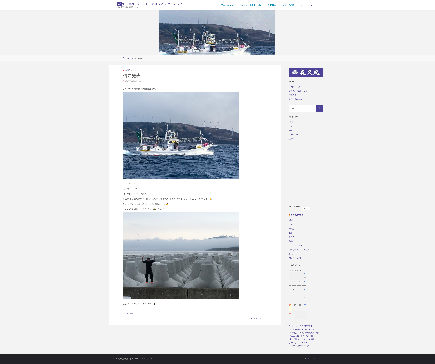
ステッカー (293, 134)
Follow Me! (306, 209)
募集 (291, 253)
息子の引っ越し (295, 258)
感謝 (291, 122)
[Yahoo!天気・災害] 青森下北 (301, 336)
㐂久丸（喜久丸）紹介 (298, 91)
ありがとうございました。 (300, 249)
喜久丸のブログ (297, 215)
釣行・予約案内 (295, 99)
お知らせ (130, 58)
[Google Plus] (315, 5)
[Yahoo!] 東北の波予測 (298, 342)
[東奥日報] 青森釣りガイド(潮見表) (303, 339)
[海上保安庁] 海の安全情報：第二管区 (304, 332)
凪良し (292, 130)
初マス (292, 138)
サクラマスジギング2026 (299, 245)
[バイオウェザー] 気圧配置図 (300, 326)
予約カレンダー (295, 87)
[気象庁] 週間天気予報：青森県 (301, 329)
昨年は (292, 241)
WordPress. (318, 359)
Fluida (309, 359)
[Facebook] (307, 5)
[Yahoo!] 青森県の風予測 (299, 346)
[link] (302, 5)
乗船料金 (292, 95)
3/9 (290, 126)
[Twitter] (311, 5)
